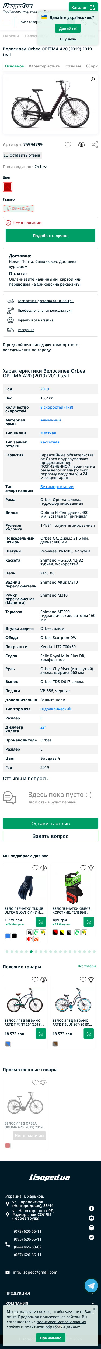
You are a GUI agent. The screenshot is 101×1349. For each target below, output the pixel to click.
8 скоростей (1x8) (56, 407)
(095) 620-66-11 (27, 1239)
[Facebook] (91, 1208)
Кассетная (50, 442)
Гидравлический (55, 709)
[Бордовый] (7, 187)
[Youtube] (91, 1218)
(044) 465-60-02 (27, 1247)
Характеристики (45, 65)
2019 (44, 389)
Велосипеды (36, 36)
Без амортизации (57, 487)
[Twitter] (91, 1237)
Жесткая (48, 433)
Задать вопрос (50, 836)
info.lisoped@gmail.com (35, 1272)
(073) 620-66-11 (27, 1231)
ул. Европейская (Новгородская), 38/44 (32, 1204)
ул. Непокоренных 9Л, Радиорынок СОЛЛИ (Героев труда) (33, 1214)
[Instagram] (91, 1227)
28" (43, 727)
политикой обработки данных (52, 1326)
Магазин (11, 36)
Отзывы (73, 65)
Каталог (79, 7)
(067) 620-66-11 (27, 1255)
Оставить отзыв (50, 823)
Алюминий (50, 420)
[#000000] (14, 936)
